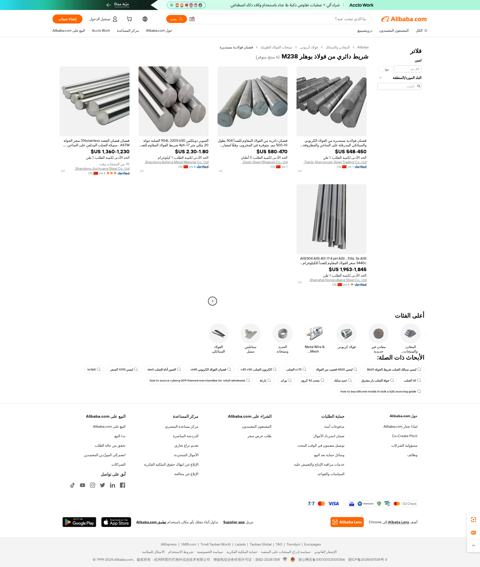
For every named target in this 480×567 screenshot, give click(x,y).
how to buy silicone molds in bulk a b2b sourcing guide (378, 391)
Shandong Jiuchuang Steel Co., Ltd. (102, 169)
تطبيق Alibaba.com (151, 522)
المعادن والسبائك (338, 47)
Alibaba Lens (398, 522)
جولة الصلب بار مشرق (375, 380)
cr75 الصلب (294, 369)
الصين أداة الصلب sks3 (162, 369)
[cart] (128, 20)
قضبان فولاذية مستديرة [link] (236, 47)
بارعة (263, 380)
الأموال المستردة (186, 455)
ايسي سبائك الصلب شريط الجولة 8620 (391, 369)
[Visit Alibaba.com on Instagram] (93, 485)
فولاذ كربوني (309, 47)
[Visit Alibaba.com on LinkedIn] (113, 485)
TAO (279, 544)
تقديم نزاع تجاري (186, 445)
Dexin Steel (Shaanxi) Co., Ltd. (265, 162)
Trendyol (293, 544)
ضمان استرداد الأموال (328, 436)
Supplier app (234, 522)
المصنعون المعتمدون (257, 426)
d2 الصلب (410, 380)
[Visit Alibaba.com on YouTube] (83, 485)
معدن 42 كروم (310, 380)
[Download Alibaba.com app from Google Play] (79, 522)
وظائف (412, 455)
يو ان (284, 380)
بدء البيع (120, 436)
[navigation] (399, 175)
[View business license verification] (285, 559)
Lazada (240, 544)
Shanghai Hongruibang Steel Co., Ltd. (337, 280)
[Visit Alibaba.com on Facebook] (123, 485)
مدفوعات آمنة (334, 426)
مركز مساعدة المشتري (181, 426)
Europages (312, 544)
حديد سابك (340, 380)
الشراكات (119, 464)
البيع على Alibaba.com (109, 426)
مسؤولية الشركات (404, 445)
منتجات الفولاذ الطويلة (276, 47)
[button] (192, 19)
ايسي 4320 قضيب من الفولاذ (334, 369)
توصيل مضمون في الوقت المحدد (321, 445)
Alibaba (362, 47)
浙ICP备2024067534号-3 (367, 560)
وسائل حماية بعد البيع (329, 455)
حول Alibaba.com (404, 416)
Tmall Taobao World (215, 544)
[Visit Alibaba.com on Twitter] (103, 485)
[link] (473, 519)
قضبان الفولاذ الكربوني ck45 (208, 369)
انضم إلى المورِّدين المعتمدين (105, 455)
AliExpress (169, 544)
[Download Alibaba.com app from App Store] (116, 522)
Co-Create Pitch (405, 436)
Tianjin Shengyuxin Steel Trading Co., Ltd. (335, 162)
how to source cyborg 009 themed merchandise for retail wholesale (197, 380)
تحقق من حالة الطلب (110, 445)
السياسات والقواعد (331, 474)
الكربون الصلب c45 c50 (256, 369)
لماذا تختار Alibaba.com (401, 426)
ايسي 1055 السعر (121, 369)
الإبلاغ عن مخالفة (186, 474)
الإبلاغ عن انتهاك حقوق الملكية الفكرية (171, 464)
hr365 (92, 369)
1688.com (188, 544)
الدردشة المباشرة (185, 436)
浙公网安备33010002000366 (321, 560)
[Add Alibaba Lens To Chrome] (347, 522)
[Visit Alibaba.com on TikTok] (73, 485)
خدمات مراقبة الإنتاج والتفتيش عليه (319, 464)
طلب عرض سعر (260, 436)
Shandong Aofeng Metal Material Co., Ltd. (176, 162)
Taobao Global (261, 544)
